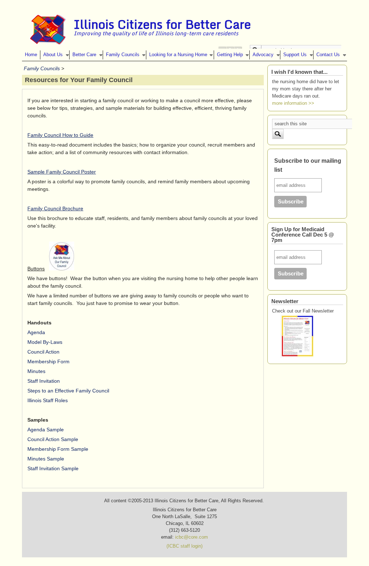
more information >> (293, 103)
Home (31, 54)
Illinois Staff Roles (47, 400)
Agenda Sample (45, 429)
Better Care (84, 54)
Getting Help (230, 54)
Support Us (295, 54)
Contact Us (328, 54)
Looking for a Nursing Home (178, 54)
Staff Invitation (43, 381)
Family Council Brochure (55, 208)
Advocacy (263, 54)
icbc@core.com (191, 537)
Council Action (43, 352)
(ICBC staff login (183, 546)
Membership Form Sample (57, 449)
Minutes (36, 371)
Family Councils (122, 54)
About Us (53, 54)
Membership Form (48, 361)
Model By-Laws (44, 342)
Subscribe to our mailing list (307, 165)
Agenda (36, 332)
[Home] (48, 43)
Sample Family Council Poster (61, 172)
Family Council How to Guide (60, 135)
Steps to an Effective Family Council (68, 391)
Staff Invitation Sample (53, 468)
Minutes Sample (45, 459)
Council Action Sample (52, 439)
